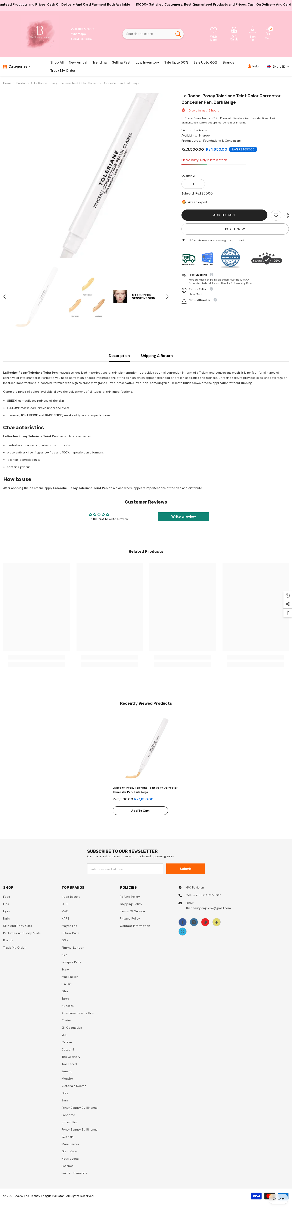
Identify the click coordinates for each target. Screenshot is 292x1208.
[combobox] (147, 34)
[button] (4, 296)
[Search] (153, 34)
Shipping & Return (156, 355)
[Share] (285, 215)
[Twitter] (182, 931)
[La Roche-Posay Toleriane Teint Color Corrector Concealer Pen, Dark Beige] (146, 748)
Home (7, 83)
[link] (234, 34)
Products (22, 83)
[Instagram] (194, 922)
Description (119, 355)
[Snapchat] (216, 922)
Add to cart (224, 215)
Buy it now (235, 229)
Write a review (183, 516)
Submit (186, 868)
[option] (86, 175)
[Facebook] (182, 922)
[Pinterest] (205, 922)
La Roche (201, 130)
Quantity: (188, 176)
